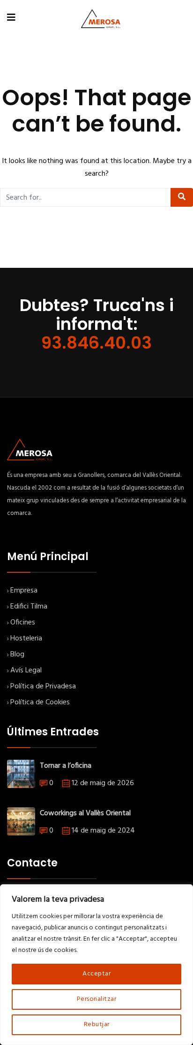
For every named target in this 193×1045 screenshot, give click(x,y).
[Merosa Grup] (100, 19)
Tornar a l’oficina (65, 766)
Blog (17, 654)
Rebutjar (97, 1024)
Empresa (23, 591)
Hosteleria (26, 638)
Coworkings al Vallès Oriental (85, 813)
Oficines (22, 622)
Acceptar (96, 973)
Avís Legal (26, 670)
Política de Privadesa (43, 686)
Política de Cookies (40, 702)
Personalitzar (97, 999)
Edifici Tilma (28, 606)
